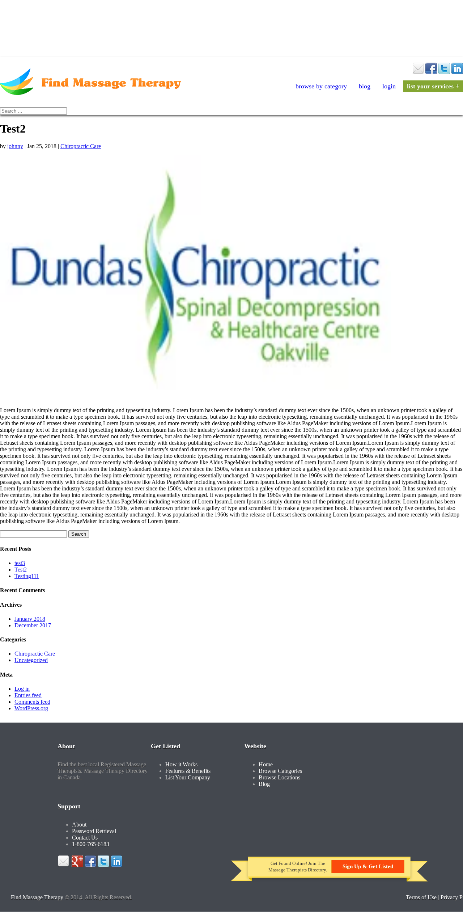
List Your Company (187, 777)
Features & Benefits (188, 771)
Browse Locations (279, 777)
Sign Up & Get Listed (368, 866)
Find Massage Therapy (37, 897)
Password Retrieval (94, 831)
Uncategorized (31, 660)
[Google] (77, 865)
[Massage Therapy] (90, 93)
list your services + (433, 86)
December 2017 (32, 625)
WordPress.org (31, 708)
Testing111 (26, 576)
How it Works (181, 764)
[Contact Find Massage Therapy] (418, 72)
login (389, 86)
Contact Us (85, 837)
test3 (19, 563)
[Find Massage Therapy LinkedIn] (457, 72)
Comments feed (32, 702)
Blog (364, 86)
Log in (22, 689)
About (79, 824)
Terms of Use (421, 897)
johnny (15, 146)
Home (266, 764)
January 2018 (29, 619)
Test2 (20, 569)
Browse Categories (280, 771)
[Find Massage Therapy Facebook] (431, 72)
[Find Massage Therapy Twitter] (444, 72)
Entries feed (28, 695)
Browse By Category (321, 86)
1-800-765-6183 (90, 844)
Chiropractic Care (80, 146)
